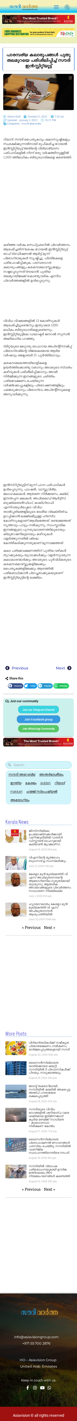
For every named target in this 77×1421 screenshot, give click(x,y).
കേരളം (31, 783)
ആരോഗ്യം (20, 800)
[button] (56, 7)
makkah (16, 791)
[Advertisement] (38, 201)
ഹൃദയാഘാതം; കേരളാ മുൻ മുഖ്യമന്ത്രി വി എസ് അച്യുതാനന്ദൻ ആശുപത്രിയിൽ (48, 909)
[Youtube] (42, 1388)
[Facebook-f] (28, 1388)
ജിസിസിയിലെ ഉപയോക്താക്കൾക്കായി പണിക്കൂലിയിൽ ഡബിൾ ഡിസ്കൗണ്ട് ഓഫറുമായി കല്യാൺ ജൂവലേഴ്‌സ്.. (46, 837)
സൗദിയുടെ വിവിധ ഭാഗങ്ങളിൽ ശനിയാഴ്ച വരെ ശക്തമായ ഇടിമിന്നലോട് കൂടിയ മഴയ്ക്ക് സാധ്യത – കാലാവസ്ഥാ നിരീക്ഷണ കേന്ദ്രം (49, 1117)
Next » (49, 927)
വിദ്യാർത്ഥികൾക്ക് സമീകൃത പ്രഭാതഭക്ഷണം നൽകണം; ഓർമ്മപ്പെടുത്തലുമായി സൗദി (49, 1046)
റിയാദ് (60, 783)
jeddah (45, 783)
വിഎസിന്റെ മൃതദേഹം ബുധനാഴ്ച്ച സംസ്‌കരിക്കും (47, 859)
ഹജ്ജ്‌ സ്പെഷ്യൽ (41, 791)
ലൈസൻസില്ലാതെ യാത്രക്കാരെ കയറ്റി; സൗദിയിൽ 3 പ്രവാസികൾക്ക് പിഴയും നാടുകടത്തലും (49, 1067)
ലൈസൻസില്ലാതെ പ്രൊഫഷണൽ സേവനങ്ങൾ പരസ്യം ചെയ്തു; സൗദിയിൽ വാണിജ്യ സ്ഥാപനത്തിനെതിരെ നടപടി (50, 1146)
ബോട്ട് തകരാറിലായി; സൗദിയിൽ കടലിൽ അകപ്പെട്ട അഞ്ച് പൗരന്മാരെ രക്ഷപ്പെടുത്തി (49, 1091)
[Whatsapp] (49, 1388)
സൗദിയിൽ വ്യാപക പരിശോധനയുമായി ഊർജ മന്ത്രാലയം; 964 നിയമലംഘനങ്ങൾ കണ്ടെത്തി (49, 1171)
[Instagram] (35, 1388)
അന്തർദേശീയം (51, 774)
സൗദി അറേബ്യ (31, 123)
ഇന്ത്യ (15, 783)
